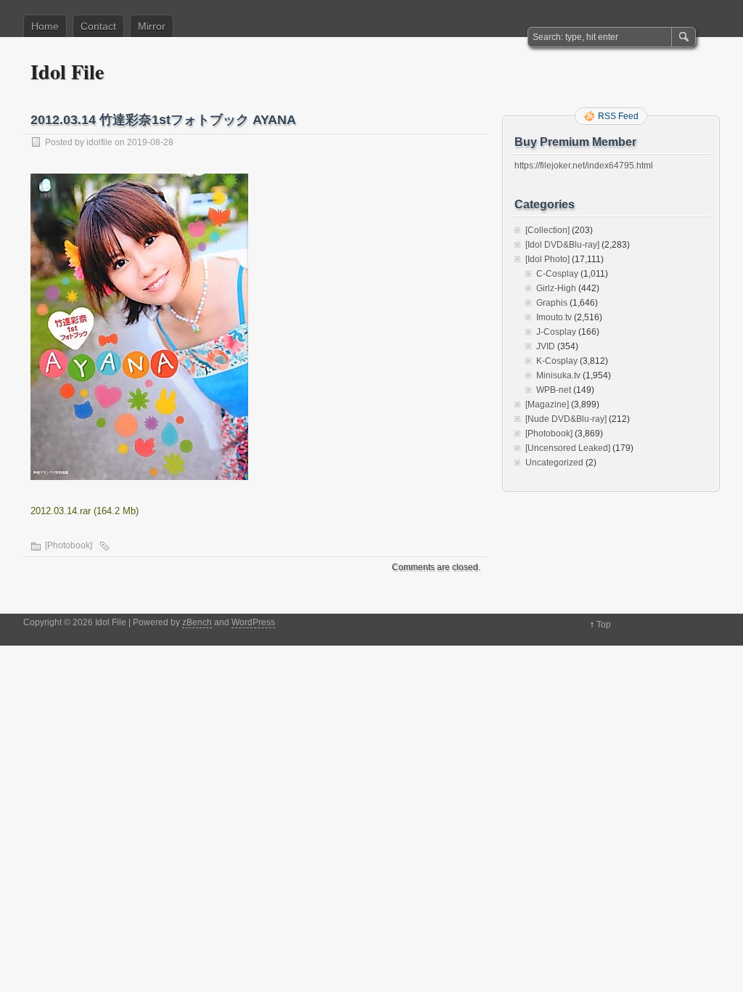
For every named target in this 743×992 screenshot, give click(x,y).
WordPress (253, 622)
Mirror (151, 26)
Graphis (551, 303)
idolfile (99, 142)
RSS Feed (618, 116)
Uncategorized (554, 463)
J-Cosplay (556, 332)
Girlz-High (556, 288)
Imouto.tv (554, 317)
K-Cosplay (557, 361)
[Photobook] (68, 545)
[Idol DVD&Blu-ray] (562, 245)
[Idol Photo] (547, 259)
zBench (197, 622)
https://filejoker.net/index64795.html (583, 165)
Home (45, 26)
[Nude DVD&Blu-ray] (566, 419)
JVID (545, 346)
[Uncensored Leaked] (567, 448)
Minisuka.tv (558, 375)
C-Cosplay (557, 274)
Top (603, 624)
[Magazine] (547, 404)
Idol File (67, 71)
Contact (98, 26)
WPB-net (553, 390)
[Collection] (547, 230)
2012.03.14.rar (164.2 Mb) (84, 510)
